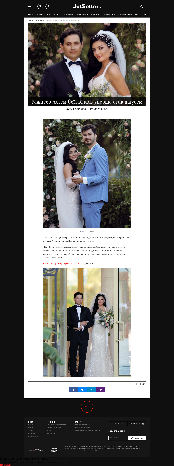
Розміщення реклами (82, 427)
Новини (51, 422)
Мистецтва (51, 433)
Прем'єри (31, 425)
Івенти (31, 422)
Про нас (78, 422)
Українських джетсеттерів (56, 425)
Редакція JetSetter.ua (82, 425)
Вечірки (30, 427)
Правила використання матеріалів (87, 430)
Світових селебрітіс (54, 427)
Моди (49, 430)
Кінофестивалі (33, 436)
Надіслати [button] (5, 465)
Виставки (31, 433)
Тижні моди (32, 430)
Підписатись (139, 438)
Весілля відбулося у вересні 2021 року (61, 263)
